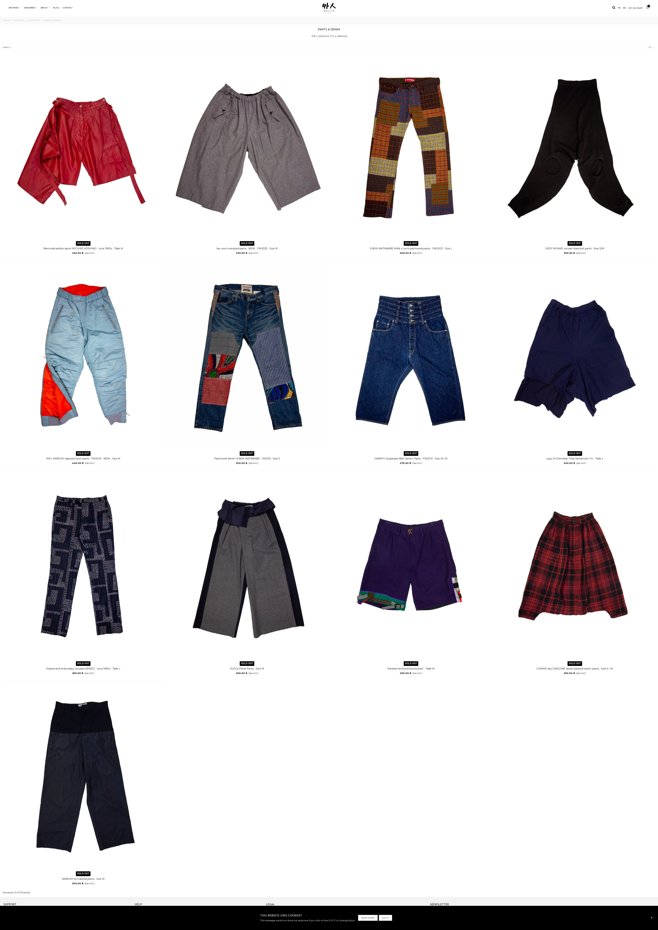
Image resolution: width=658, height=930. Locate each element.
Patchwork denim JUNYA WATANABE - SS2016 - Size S (247, 458)
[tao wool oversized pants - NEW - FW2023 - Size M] (247, 147)
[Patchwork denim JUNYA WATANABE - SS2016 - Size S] (247, 357)
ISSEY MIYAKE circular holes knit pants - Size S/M (574, 248)
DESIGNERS (29, 8)
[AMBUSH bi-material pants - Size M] (83, 777)
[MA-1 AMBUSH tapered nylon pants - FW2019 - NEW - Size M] (83, 357)
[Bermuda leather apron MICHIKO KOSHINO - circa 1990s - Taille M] (83, 147)
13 (650, 47)
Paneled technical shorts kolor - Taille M (411, 668)
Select (6, 47)
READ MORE (368, 917)
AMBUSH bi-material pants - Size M (83, 878)
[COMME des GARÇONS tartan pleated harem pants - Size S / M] (574, 567)
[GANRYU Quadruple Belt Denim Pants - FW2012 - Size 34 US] (411, 357)
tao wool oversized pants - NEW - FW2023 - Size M (247, 248)
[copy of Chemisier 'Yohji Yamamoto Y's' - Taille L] (574, 357)
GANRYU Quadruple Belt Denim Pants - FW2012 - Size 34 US (411, 458)
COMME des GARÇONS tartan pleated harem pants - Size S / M (575, 668)
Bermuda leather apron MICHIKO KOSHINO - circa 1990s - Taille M (83, 248)
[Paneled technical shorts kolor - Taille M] (411, 567)
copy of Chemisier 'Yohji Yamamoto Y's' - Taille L (574, 458)
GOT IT (385, 917)
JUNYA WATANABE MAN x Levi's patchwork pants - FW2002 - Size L (411, 248)
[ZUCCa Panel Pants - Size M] (247, 567)
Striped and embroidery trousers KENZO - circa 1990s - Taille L (83, 668)
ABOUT (44, 8)
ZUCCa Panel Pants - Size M (247, 668)
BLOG (56, 8)
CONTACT (68, 8)
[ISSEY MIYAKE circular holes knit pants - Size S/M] (574, 147)
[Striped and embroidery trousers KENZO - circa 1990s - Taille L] (83, 567)
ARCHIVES (14, 8)
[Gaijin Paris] (329, 8)
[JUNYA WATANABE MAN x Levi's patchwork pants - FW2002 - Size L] (411, 147)
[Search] (613, 8)
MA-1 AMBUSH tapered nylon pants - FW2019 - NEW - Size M (83, 458)
